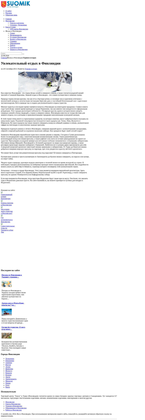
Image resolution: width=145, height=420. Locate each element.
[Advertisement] (42, 238)
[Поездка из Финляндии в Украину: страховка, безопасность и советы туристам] (7, 287)
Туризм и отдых (31, 69)
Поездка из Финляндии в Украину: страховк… (12, 276)
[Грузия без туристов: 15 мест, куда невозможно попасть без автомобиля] (7, 338)
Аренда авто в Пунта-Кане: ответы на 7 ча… (13, 304)
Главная (4, 58)
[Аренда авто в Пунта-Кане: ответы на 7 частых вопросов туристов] (7, 315)
